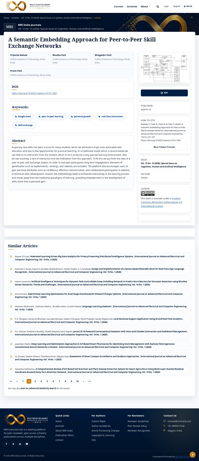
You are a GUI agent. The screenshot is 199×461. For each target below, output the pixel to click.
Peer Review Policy (137, 425)
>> (89, 381)
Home (6, 18)
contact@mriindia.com (179, 421)
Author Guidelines (101, 425)
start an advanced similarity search (38, 388)
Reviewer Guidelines (138, 421)
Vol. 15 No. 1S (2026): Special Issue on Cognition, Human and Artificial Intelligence (56, 18)
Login (166, 6)
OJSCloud (179, 456)
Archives (132, 6)
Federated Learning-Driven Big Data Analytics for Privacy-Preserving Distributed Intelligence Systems (82, 256)
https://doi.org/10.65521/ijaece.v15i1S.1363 (34, 93)
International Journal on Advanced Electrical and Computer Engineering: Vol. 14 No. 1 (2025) (104, 284)
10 (77, 381)
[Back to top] (193, 455)
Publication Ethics (65, 435)
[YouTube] (27, 444)
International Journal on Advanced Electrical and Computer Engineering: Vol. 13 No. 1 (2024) (105, 347)
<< (11, 381)
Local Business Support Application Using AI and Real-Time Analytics (148, 318)
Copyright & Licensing (103, 435)
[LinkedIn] (20, 444)
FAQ (94, 439)
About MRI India (64, 430)
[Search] (158, 6)
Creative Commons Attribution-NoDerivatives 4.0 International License (161, 202)
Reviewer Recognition (139, 430)
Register (176, 6)
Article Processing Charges (106, 430)
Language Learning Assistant (97, 306)
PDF (166, 92)
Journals (60, 425)
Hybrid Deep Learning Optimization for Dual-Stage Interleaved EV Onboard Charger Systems (74, 294)
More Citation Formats (164, 147)
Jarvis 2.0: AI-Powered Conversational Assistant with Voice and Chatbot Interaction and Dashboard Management (130, 331)
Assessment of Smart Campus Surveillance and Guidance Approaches (104, 356)
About (144, 6)
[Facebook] (6, 444)
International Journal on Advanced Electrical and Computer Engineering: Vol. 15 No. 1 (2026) (75, 272)
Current (118, 6)
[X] (13, 444)
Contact (59, 439)
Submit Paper (99, 421)
